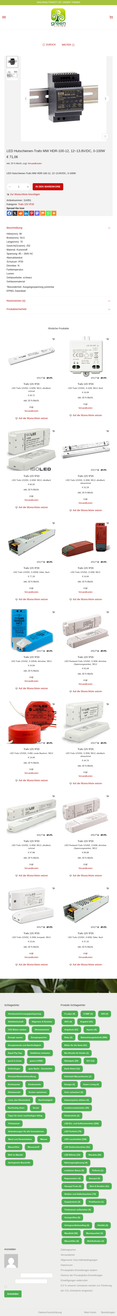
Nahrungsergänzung (75, 1162)
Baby (68, 1037)
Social (36, 1108)
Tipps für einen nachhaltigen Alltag (25, 1115)
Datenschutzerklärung (50, 1312)
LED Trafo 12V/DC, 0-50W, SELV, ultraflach (31, 480)
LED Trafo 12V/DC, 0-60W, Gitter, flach (85, 937)
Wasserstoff (33, 1147)
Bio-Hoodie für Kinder (76, 1053)
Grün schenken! (73, 1092)
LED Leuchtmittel (75, 1139)
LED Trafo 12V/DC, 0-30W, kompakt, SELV (31, 937)
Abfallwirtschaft (15, 1021)
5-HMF (88, 1014)
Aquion (91, 1029)
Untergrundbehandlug (76, 1225)
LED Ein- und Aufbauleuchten (81, 1123)
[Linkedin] (26, 213)
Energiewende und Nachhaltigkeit (24, 1045)
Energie (69, 1084)
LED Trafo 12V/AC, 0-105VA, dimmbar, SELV (31, 661)
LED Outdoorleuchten (77, 1147)
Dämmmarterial (42, 1029)
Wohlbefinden (95, 1241)
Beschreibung (14, 227)
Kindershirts (71, 1115)
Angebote (71, 1029)
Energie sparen (15, 1037)
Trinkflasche (96, 1202)
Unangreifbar (72, 1217)
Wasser (43, 1139)
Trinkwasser (14, 1123)
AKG (68, 1021)
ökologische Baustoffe (19, 1162)
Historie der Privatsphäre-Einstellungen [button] (81, 1275)
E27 (90, 1061)
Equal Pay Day (15, 1053)
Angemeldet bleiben (18, 1287)
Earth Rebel (72, 1068)
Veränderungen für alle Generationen (26, 1131)
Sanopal (94, 1178)
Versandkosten (35, 163)
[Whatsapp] (48, 213)
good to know (15, 1061)
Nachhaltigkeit (45, 1100)
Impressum (67, 1265)
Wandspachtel (94, 1233)
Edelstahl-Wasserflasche (77, 1076)
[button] (23, 194)
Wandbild (71, 1233)
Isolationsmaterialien (76, 1108)
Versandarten (68, 1255)
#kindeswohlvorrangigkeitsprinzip (24, 1014)
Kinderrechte (34, 1084)
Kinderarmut (14, 1084)
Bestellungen (108, 1312)
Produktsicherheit (16, 309)
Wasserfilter (13, 1147)
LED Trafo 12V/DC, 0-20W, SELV (85, 572)
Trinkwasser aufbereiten (77, 1209)
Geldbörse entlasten (40, 1053)
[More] (53, 213)
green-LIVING (36, 1061)
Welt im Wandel (15, 1155)
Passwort (9, 1281)
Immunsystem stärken (76, 1100)
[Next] (105, 98)
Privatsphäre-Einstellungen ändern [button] (79, 1270)
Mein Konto (90, 1312)
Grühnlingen (14, 1068)
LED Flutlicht (72, 1131)
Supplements (72, 1202)
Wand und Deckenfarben (20, 1139)
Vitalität (102, 1225)
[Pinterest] (31, 213)
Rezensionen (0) (16, 300)
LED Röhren (72, 1155)
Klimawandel (14, 1092)
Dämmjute (71, 1061)
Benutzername (12, 1275)
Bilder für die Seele (75, 1045)
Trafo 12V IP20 (26, 204)
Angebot (86, 1021)
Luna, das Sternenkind (19, 1100)
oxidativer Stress (74, 1170)
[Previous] (25, 98)
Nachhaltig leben (16, 1108)
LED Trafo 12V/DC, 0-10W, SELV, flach (85, 388)
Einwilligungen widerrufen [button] (74, 1280)
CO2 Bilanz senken (17, 1029)
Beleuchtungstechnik (94, 1037)
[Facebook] (9, 213)
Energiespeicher (39, 1037)
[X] (14, 213)
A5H (104, 1014)
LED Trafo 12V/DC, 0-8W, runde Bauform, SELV (31, 753)
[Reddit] (20, 213)
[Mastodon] (37, 213)
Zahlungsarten (68, 1249)
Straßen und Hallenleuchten (80, 1194)
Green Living (91, 1084)
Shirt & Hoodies (99, 1186)
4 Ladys (69, 1014)
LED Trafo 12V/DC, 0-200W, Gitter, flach (31, 572)
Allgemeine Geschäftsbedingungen (79, 1260)
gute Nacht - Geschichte (40, 1068)
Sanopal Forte (72, 1186)
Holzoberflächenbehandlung (22, 1076)
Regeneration (72, 1178)
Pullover (97, 1170)
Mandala (95, 1155)
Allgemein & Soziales (42, 1021)
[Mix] (42, 213)
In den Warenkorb (48, 186)
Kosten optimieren (38, 1092)
